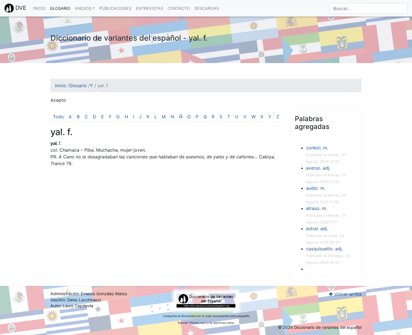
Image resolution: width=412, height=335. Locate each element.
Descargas (207, 8)
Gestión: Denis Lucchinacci (75, 299)
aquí (203, 323)
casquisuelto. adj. (324, 248)
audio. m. (315, 188)
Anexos (83, 8)
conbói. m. (317, 148)
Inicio (39, 8)
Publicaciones (115, 8)
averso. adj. (318, 168)
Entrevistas (149, 8)
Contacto (179, 8)
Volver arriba (347, 294)
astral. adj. (317, 228)
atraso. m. (316, 208)
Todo (58, 116)
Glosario (60, 8)
